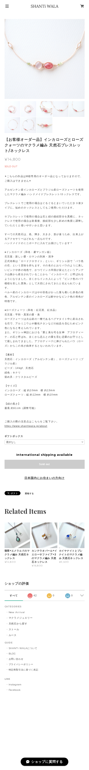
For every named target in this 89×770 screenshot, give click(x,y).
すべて (14, 595)
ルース (13, 635)
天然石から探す (18, 623)
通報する (29, 493)
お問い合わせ (16, 658)
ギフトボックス (14, 436)
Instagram (15, 684)
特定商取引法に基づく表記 (23, 669)
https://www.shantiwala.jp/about (26, 426)
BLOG (12, 653)
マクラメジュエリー (21, 617)
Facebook (15, 689)
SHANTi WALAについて (23, 648)
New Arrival (17, 612)
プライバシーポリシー (21, 664)
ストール (14, 629)
